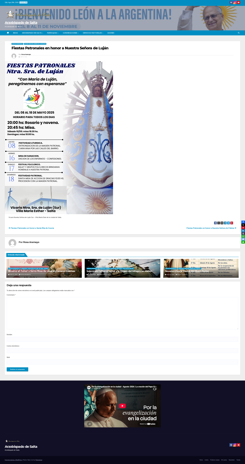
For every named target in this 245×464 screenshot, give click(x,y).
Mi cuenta (224, 460)
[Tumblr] (243, 233)
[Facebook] (243, 222)
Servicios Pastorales (92, 33)
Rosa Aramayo (26, 54)
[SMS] (243, 242)
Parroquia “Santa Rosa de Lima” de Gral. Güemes (34, 268)
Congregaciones (70, 33)
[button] (238, 33)
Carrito (206, 460)
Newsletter (232, 460)
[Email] (243, 239)
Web (8, 357)
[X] (243, 224)
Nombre (9, 334)
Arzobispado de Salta (21, 23)
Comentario (11, 295)
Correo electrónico (13, 346)
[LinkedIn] (243, 230)
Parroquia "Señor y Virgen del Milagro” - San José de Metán (116, 268)
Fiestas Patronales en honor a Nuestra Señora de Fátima (211, 228)
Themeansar (38, 460)
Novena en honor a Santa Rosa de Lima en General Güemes (41, 271)
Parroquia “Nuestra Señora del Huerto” (189, 268)
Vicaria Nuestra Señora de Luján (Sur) (35, 43)
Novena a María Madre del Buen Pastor (187, 271)
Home (201, 460)
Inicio (15, 33)
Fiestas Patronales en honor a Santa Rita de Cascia (32, 228)
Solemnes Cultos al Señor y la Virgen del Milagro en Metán (119, 271)
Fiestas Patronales (17, 43)
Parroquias (52, 33)
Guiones (110, 33)
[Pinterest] (243, 227)
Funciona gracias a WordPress (13, 460)
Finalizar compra (214, 460)
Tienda (238, 460)
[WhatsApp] (243, 236)
